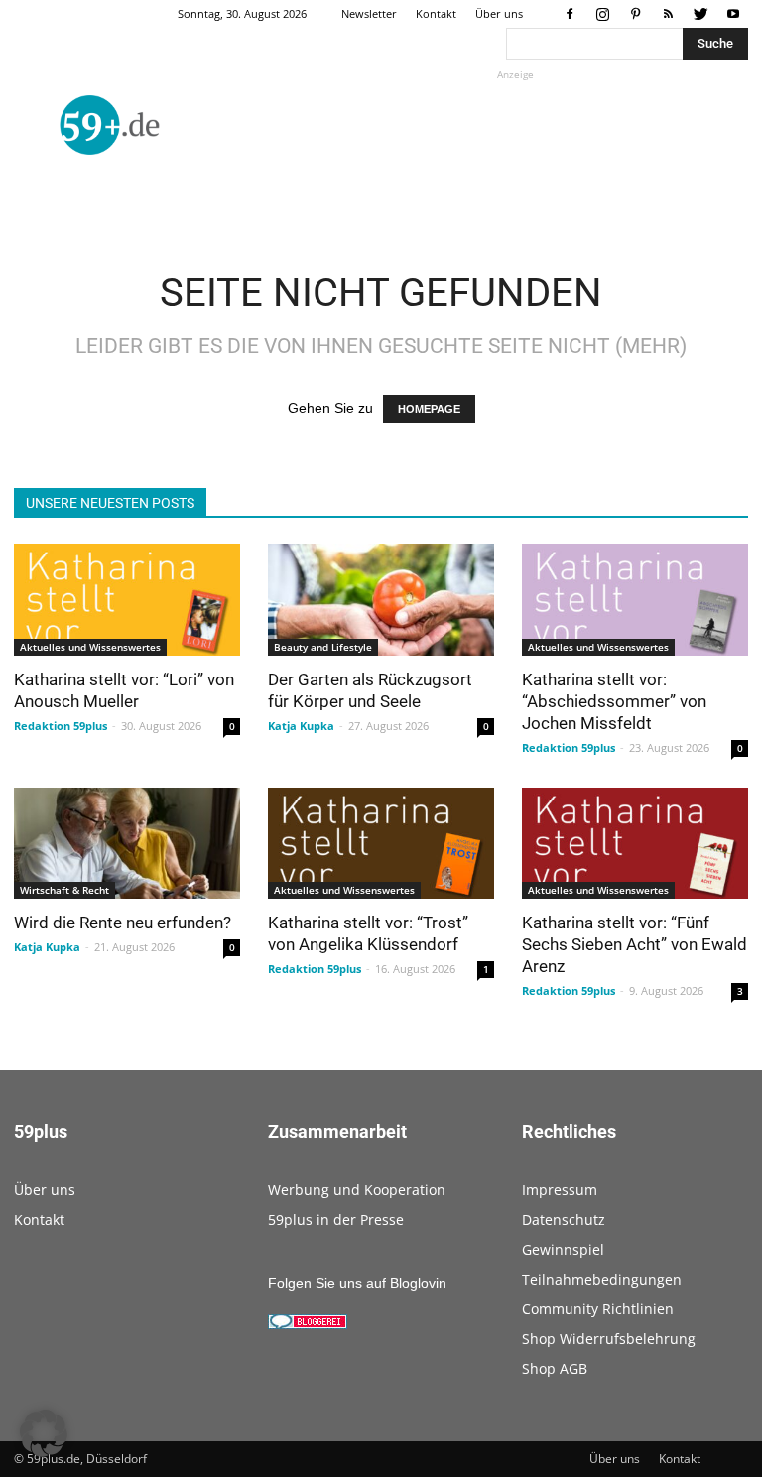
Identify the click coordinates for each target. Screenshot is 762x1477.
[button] (43, 1433)
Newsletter (369, 13)
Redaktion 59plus (60, 725)
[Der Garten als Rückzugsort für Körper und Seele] (381, 600)
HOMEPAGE (429, 409)
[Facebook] (569, 14)
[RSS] (668, 14)
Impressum (559, 1189)
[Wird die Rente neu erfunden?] (127, 844)
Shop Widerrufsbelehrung (609, 1338)
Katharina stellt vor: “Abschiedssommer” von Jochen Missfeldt (614, 701)
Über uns (499, 13)
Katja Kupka (301, 725)
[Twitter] (700, 14)
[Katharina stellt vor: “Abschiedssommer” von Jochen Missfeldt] (635, 600)
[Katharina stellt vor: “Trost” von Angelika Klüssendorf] (381, 844)
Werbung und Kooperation (356, 1189)
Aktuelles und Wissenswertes (90, 647)
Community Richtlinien (598, 1308)
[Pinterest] (635, 14)
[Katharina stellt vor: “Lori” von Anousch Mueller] (127, 600)
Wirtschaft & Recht (64, 890)
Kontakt (436, 13)
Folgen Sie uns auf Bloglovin (357, 1283)
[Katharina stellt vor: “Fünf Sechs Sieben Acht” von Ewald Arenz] (635, 844)
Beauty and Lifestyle (323, 647)
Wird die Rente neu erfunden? (122, 922)
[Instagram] (602, 14)
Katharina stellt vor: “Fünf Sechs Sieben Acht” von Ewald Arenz (634, 944)
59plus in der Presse (336, 1219)
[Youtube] (733, 14)
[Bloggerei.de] (307, 1324)
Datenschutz (563, 1219)
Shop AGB (554, 1368)
